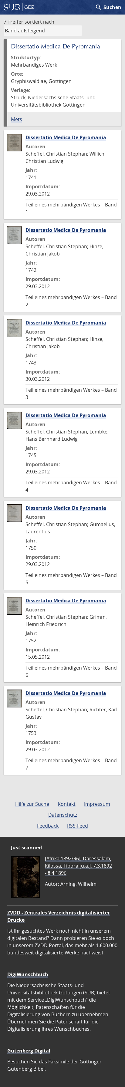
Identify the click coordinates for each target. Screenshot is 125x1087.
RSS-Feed (77, 825)
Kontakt (67, 804)
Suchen (108, 7)
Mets (16, 119)
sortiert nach (39, 21)
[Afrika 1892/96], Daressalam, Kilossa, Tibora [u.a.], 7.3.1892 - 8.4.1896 (78, 865)
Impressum (97, 804)
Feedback (48, 825)
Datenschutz (62, 815)
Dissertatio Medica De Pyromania (65, 137)
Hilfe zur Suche (32, 804)
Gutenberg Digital (28, 1050)
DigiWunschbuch (27, 974)
